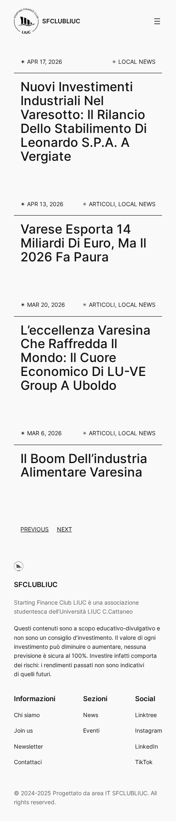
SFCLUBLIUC (61, 21)
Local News (137, 61)
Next (64, 529)
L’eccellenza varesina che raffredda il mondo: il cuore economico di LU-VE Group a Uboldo (85, 357)
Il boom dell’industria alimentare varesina (83, 465)
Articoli (102, 203)
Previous (34, 529)
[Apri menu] (157, 21)
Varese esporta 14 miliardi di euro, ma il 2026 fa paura (83, 243)
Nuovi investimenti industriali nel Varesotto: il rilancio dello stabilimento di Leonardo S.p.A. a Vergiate (83, 121)
